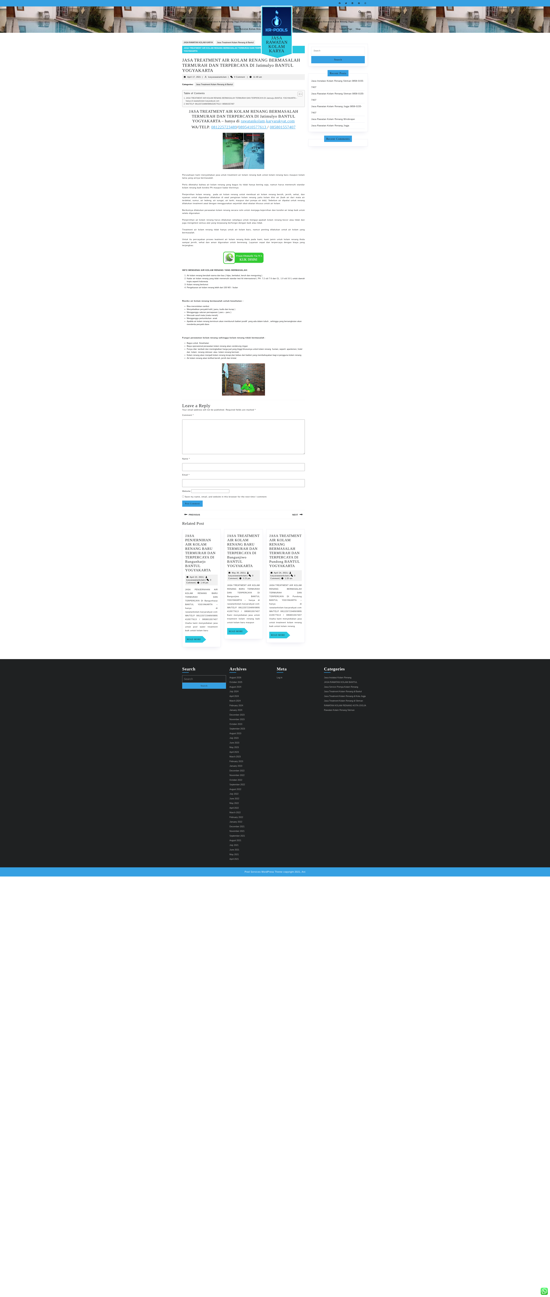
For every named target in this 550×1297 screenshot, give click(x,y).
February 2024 (236, 705)
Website (186, 491)
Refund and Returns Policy (322, 29)
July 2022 (233, 794)
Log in (279, 677)
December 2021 (236, 826)
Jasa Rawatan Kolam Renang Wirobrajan (333, 119)
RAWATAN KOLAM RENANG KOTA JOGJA (345, 705)
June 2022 (234, 798)
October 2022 (235, 780)
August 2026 (235, 677)
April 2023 (234, 752)
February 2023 (236, 761)
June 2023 (234, 742)
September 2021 (237, 836)
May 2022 (234, 803)
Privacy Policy (298, 29)
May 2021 (234, 854)
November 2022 (236, 775)
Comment (188, 415)
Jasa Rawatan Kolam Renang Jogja (336, 22)
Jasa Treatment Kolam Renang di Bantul (235, 42)
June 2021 (234, 849)
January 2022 (235, 822)
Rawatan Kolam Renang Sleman (339, 710)
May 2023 (234, 747)
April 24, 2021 (280, 573)
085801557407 (283, 127)
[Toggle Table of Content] (298, 94)
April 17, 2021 (194, 77)
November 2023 (236, 719)
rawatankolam (253, 121)
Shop (358, 29)
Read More (195, 640)
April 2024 (234, 696)
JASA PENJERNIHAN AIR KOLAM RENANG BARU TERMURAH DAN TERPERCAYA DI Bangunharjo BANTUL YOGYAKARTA (200, 553)
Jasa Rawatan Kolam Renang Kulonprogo (210, 29)
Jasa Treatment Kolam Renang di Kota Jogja (345, 696)
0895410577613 (252, 127)
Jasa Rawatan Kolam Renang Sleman (253, 29)
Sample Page (345, 29)
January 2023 (235, 766)
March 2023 (235, 756)
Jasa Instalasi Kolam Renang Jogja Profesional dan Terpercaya (236, 22)
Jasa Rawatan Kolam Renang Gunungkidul (293, 22)
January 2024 (235, 710)
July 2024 (233, 691)
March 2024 (235, 700)
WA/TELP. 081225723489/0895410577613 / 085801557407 (210, 104)
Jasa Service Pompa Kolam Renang (341, 687)
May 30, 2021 (238, 573)
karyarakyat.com (280, 121)
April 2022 (234, 808)
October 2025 (235, 682)
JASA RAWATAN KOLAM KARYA (277, 44)
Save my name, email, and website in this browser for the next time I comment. (226, 497)
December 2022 (236, 770)
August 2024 (235, 687)
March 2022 (235, 812)
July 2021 (233, 845)
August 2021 (235, 840)
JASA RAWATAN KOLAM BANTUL (340, 682)
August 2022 (235, 789)
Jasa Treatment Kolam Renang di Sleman (343, 700)
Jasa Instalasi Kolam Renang (337, 677)
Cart (199, 22)
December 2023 (236, 715)
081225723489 (224, 127)
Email (185, 475)
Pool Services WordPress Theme (264, 872)
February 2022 (236, 817)
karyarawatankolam (217, 77)
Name (186, 459)
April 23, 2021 (196, 577)
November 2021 (236, 831)
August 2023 (235, 733)
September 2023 (237, 728)
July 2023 (233, 738)
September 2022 (237, 784)
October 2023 (235, 724)
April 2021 (234, 859)
